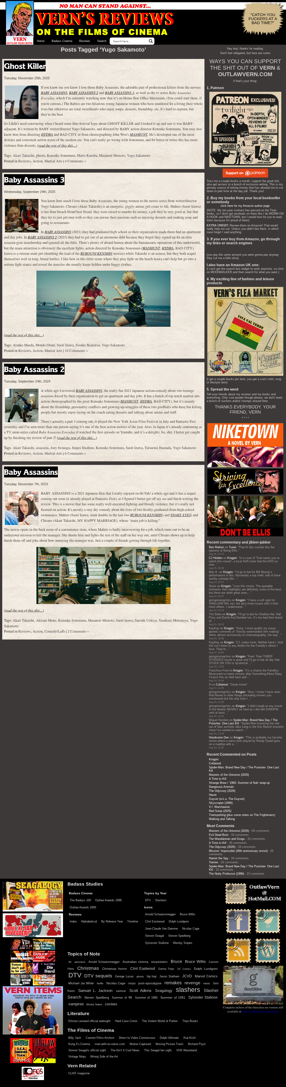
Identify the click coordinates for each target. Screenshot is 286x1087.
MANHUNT (138, 134)
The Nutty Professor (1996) (226, 873)
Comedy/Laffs (54, 631)
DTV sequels (98, 975)
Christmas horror (114, 968)
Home (40, 41)
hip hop (152, 976)
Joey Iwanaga (60, 447)
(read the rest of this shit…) (57, 145)
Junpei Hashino (83, 447)
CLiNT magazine (79, 1073)
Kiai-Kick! (189, 1037)
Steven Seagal (154, 935)
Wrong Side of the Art (104, 1056)
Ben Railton (216, 547)
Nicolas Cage (190, 928)
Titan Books (190, 1021)
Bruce (176, 961)
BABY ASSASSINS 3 (119, 92)
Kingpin (232, 558)
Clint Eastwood (154, 921)
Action (38, 161)
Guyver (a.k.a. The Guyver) (226, 799)
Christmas (88, 968)
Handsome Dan (219, 737)
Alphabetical (89, 921)
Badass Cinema (62, 41)
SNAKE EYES (180, 514)
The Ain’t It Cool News (125, 1050)
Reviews (84, 41)
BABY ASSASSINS (54, 92)
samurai (121, 991)
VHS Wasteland (186, 1050)
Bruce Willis (187, 914)
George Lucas (124, 976)
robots (206, 983)
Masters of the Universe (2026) (229, 774)
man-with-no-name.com (110, 1044)
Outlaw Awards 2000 (83, 907)
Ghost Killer (25, 66)
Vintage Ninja (77, 1056)
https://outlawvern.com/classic (260, 1011)
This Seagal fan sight (158, 1050)
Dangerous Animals (221, 786)
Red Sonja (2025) (220, 811)
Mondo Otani (45, 345)
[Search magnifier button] (151, 41)
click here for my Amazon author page (245, 205)
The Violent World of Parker (160, 1021)
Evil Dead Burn (218, 834)
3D (70, 962)
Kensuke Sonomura (61, 155)
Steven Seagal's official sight (87, 1050)
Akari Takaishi (23, 155)
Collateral (222, 684)
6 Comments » (75, 453)
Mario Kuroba (87, 155)
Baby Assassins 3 (34, 179)
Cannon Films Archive (100, 1037)
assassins (42, 447)
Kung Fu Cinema (79, 1044)
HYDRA (47, 134)
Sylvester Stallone (157, 943)
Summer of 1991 (172, 997)
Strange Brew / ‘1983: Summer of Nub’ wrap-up (239, 782)
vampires (76, 1004)
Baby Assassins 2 (34, 369)
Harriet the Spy (218, 858)
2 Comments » (78, 631)
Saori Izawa (65, 345)
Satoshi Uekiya (146, 620)
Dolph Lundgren (179, 921)
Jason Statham (169, 976)
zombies (111, 1004)
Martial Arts (53, 161)
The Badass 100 (80, 900)
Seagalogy (163, 991)
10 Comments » (76, 350)
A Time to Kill (217, 778)
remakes (173, 982)
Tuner (232, 547)
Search (101, 41)
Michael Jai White (81, 983)
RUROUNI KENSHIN (96, 253)
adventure (79, 962)
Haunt (213, 794)
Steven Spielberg (179, 935)
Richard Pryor (197, 1044)
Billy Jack (74, 1037)
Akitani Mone (46, 620)
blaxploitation (159, 962)
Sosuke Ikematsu (88, 345)
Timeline (132, 921)
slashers (188, 989)
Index (73, 921)
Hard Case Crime (126, 1021)
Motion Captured (140, 1044)
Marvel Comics (206, 976)
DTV (148, 900)
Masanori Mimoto (112, 155)
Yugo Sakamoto (138, 155)
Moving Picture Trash (169, 1044)
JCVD (187, 976)
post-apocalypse (150, 983)
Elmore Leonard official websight (89, 1021)
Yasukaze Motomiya (173, 620)
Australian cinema (135, 962)
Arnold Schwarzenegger (160, 914)
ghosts (40, 155)
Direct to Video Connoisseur (137, 1037)
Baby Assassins (31, 472)
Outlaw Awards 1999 (108, 900)
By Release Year (112, 921)
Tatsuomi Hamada (158, 447)
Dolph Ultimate (169, 1037)
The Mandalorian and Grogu (227, 838)
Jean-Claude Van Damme (161, 928)
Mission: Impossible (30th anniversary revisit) (238, 851)
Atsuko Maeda (23, 345)
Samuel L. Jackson (95, 991)
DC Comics (184, 969)
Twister (213, 862)
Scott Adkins (140, 990)
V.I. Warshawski (219, 807)
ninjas (132, 983)
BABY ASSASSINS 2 (83, 92)
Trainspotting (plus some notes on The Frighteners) (242, 815)
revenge (192, 982)
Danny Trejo (166, 968)
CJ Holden (215, 558)
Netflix (100, 983)
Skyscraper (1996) (221, 803)
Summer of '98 (122, 997)
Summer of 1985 (146, 997)
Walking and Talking (222, 819)
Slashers (160, 900)
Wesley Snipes (182, 943)
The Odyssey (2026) (222, 790)
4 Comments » (75, 161)
